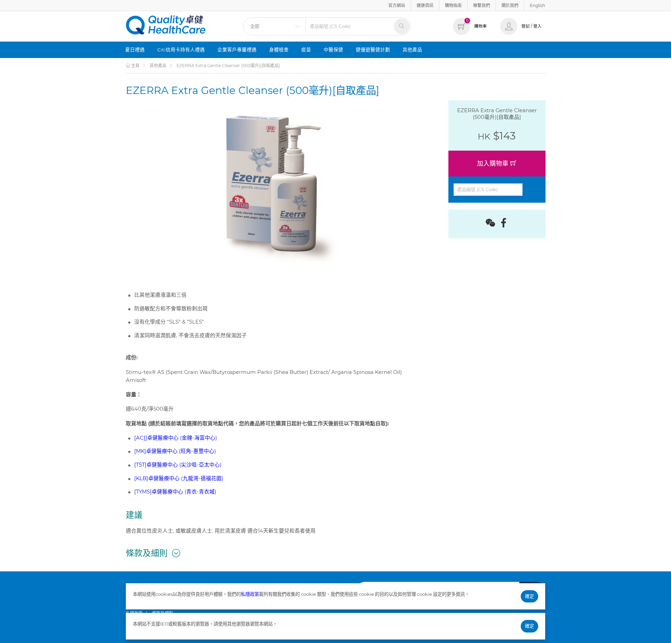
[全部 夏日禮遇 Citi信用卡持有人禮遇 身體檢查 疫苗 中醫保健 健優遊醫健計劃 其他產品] (274, 26)
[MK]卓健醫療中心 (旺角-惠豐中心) (175, 451)
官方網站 (396, 5)
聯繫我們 (481, 5)
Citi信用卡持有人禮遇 (181, 49)
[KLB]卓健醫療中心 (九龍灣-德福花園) (178, 478)
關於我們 (510, 5)
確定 (529, 596)
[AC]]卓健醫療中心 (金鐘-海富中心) (175, 438)
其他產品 (412, 49)
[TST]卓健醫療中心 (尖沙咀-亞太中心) (178, 465)
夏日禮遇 (135, 49)
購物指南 (453, 5)
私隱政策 (250, 594)
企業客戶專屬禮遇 (237, 49)
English (537, 5)
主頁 (134, 65)
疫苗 (306, 49)
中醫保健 (333, 49)
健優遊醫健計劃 (373, 49)
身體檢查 (279, 49)
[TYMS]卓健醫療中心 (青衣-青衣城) (175, 492)
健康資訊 (425, 5)
